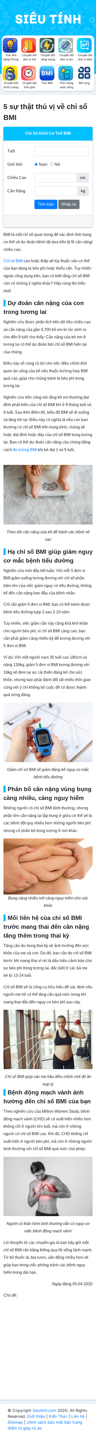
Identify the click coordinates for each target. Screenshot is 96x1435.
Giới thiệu (36, 1416)
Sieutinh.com (44, 1410)
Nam (43, 164)
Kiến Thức (58, 1416)
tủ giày (24, 1428)
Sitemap (15, 1422)
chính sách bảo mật (45, 1422)
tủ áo (37, 1428)
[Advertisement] (48, 1349)
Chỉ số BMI (13, 261)
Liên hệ (77, 1416)
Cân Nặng (16, 191)
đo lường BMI (25, 450)
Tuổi (11, 151)
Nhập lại (69, 204)
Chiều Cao (16, 178)
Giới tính (14, 164)
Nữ (57, 164)
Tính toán (46, 204)
